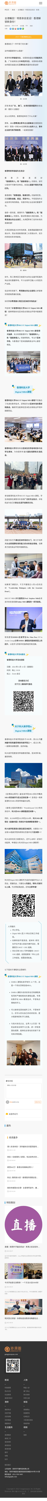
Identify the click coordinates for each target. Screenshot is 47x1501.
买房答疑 (8, 1420)
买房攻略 (8, 1416)
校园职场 (27, 1413)
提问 (6, 1452)
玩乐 (6, 1459)
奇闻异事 (27, 1423)
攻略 (6, 1456)
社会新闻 (8, 1394)
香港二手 (8, 1438)
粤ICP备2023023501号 (19, 1491)
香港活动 (8, 1445)
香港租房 (8, 1435)
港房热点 (8, 1409)
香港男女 (27, 1409)
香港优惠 (8, 1449)
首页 (7, 10)
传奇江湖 (27, 1398)
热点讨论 (8, 1391)
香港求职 (8, 1442)
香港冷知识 (8, 1398)
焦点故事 (27, 1394)
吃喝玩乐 (27, 1416)
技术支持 (33, 1491)
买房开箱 (8, 1413)
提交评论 (38, 1102)
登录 (11, 1102)
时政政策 (8, 1388)
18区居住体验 (28, 1420)
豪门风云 (27, 1391)
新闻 (13, 10)
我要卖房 (8, 1423)
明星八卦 (27, 1388)
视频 (25, 1435)
